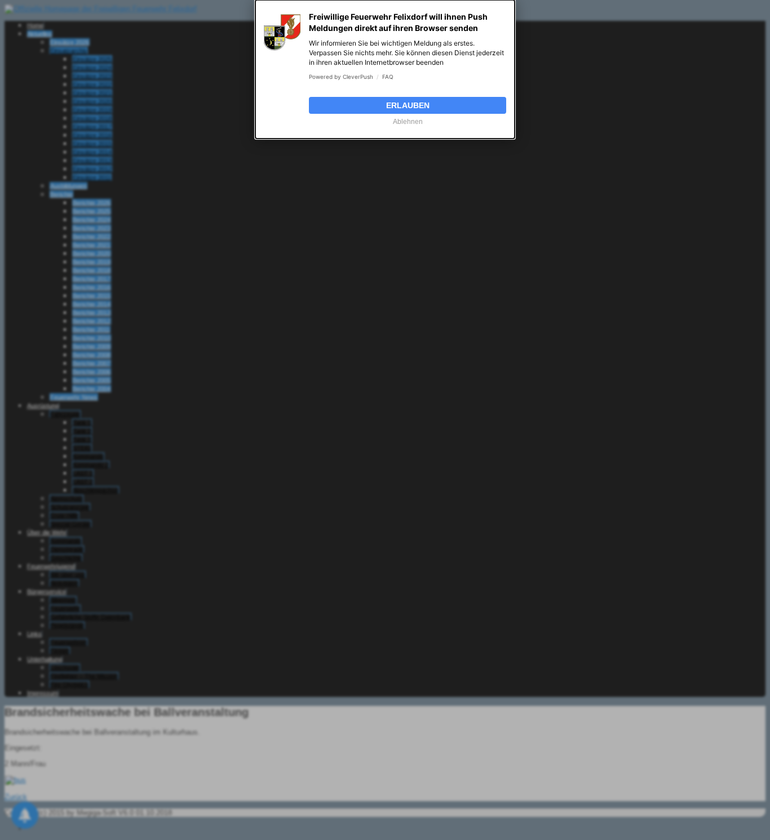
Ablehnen (408, 122)
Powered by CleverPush (341, 76)
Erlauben (408, 105)
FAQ (387, 76)
